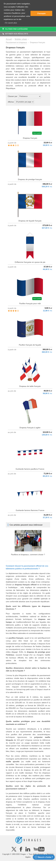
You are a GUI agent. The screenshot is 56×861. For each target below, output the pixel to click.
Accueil (9, 39)
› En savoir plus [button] (10, 23)
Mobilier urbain (21, 39)
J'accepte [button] (41, 13)
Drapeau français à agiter (30, 428)
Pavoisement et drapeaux (16, 42)
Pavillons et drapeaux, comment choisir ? (28, 554)
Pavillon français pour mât (30, 303)
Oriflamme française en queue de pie (30, 262)
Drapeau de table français (30, 386)
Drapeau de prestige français (30, 179)
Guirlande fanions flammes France (30, 510)
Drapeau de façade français (29, 221)
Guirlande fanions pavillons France (30, 469)
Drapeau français (30, 138)
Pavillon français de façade (30, 345)
